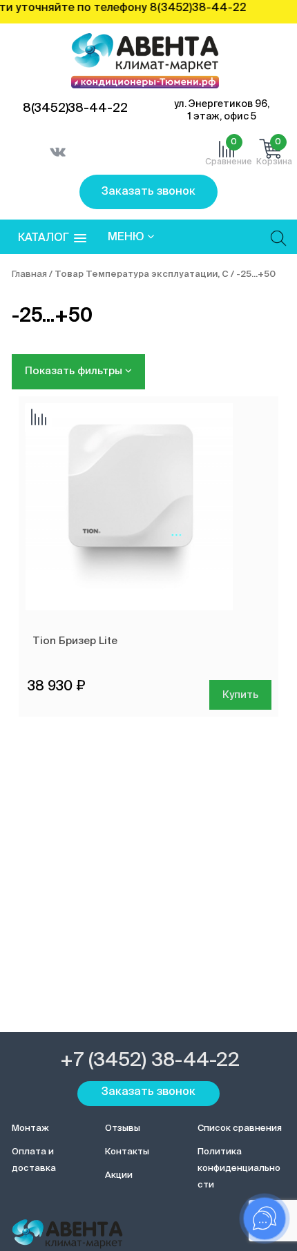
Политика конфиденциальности (239, 1168)
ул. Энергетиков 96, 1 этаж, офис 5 (221, 110)
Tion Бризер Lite (74, 641)
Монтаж (30, 1128)
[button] (52, 238)
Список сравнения (240, 1128)
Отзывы (122, 1128)
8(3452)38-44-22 (75, 108)
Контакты (127, 1151)
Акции (119, 1175)
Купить (240, 695)
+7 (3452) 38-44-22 (150, 1060)
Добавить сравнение (38, 418)
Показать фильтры (75, 371)
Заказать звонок (148, 191)
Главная (29, 274)
